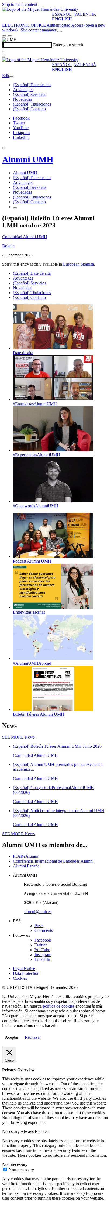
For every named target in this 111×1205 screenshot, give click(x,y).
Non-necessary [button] (14, 1164)
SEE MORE (18, 737)
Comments (43, 930)
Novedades (22, 99)
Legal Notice (24, 968)
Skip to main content (19, 4)
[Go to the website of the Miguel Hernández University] (40, 9)
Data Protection (26, 973)
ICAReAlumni (25, 856)
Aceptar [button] (11, 1037)
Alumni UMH (27, 159)
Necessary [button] (11, 1131)
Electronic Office (24, 25)
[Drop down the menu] (10, 36)
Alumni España (26, 866)
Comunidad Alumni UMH (24, 236)
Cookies (20, 978)
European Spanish (78, 264)
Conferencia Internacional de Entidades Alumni (53, 861)
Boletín (8, 246)
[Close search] (4, 56)
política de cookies (58, 1006)
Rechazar (33, 1037)
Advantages (23, 89)
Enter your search (68, 44)
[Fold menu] (11, 77)
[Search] (4, 51)
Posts (38, 925)
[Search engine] (59, 31)
